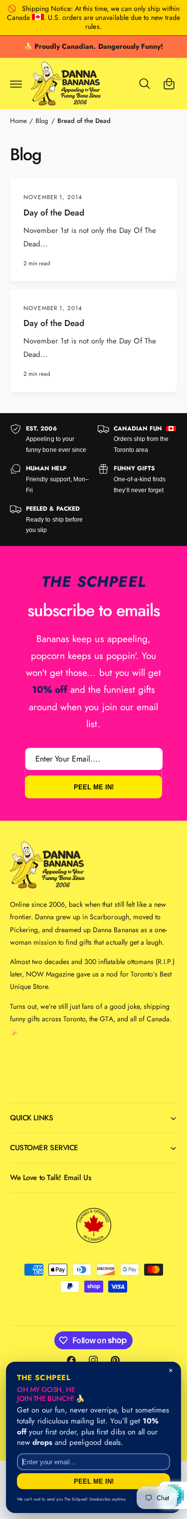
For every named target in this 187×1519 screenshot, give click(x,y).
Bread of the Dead (84, 120)
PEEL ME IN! (94, 786)
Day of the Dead (53, 212)
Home (18, 120)
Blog (41, 120)
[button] (16, 84)
